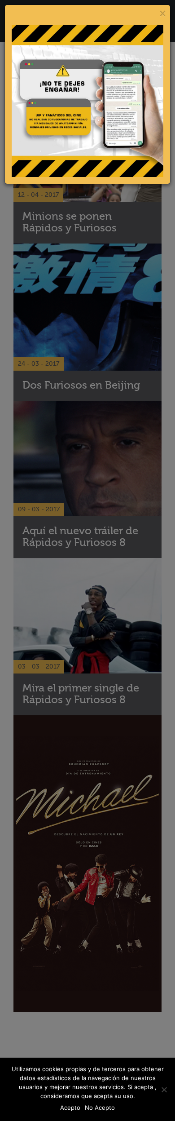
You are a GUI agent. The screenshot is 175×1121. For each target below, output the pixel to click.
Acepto (70, 1107)
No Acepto (100, 1107)
